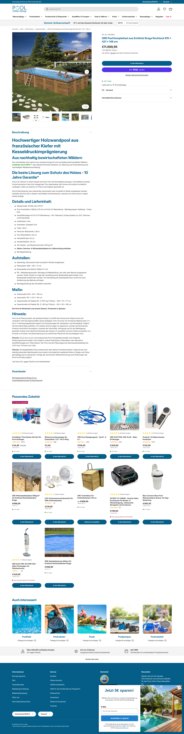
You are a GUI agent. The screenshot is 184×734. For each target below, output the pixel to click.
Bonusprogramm (18, 676)
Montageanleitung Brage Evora (24, 378)
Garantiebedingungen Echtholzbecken (27, 380)
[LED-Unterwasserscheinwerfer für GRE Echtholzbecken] (59, 476)
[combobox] (91, 9)
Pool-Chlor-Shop (22, 724)
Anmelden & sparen (120, 718)
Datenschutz (55, 693)
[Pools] (92, 619)
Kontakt (53, 676)
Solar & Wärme (101, 16)
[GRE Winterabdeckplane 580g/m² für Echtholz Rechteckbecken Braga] (26, 476)
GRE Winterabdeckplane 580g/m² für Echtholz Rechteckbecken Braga (26, 498)
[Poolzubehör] (157, 619)
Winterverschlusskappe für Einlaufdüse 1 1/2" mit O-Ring (57, 438)
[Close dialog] (179, 688)
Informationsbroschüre (21, 702)
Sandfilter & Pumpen (80, 16)
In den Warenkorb (136, 63)
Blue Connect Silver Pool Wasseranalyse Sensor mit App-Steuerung (156, 498)
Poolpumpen (124, 637)
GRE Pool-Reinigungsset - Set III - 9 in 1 (91, 438)
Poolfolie (26, 637)
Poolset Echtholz (40, 29)
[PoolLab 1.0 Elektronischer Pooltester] (157, 415)
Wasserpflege (18, 16)
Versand (113, 53)
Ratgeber (159, 16)
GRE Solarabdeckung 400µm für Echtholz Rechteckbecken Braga (58, 562)
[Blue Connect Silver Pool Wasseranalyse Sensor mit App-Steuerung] (157, 476)
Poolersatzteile (128, 16)
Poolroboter (59, 637)
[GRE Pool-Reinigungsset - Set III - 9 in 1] (92, 415)
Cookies (53, 706)
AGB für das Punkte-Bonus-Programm (65, 689)
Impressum (54, 697)
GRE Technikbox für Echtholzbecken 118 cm (87, 497)
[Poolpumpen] (124, 619)
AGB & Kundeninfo (57, 685)
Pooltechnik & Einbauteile (56, 16)
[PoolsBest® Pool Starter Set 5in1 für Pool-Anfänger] (26, 415)
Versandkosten (18, 685)
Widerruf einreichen (58, 702)
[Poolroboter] (59, 619)
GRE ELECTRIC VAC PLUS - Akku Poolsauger (123, 438)
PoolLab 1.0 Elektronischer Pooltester (153, 438)
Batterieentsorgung (19, 693)
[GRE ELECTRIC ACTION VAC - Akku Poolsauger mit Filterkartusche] (26, 542)
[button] (170, 9)
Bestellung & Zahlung (20, 689)
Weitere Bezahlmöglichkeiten (136, 75)
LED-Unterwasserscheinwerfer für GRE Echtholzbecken (59, 499)
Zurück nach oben (92, 659)
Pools (114, 16)
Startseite (15, 29)
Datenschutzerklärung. (122, 728)
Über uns (15, 697)
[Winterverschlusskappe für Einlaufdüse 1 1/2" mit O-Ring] (59, 415)
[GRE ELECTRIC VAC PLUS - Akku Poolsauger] (124, 415)
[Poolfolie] (26, 619)
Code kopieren (133, 23)
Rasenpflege (145, 16)
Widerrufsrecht (56, 680)
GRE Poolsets (29, 29)
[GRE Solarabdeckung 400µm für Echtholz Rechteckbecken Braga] (59, 542)
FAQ (13, 680)
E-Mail (103, 707)
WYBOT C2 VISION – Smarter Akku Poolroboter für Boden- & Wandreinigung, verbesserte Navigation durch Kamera (124, 501)
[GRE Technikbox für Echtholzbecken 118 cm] (92, 476)
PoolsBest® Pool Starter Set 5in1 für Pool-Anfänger (26, 438)
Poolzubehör (34, 16)
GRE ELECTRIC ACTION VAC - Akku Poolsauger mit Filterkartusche (24, 566)
